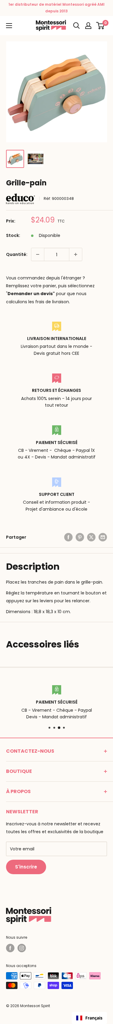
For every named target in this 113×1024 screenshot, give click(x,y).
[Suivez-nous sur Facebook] (10, 948)
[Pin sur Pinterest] (80, 537)
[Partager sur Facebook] (68, 537)
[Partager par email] (103, 537)
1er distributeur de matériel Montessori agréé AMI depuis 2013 (56, 8)
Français (93, 1018)
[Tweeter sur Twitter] (91, 537)
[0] (100, 25)
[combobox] (89, 1018)
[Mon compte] (88, 25)
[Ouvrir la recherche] (76, 25)
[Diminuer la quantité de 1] (37, 254)
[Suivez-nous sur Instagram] (21, 948)
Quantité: (16, 254)
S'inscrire (26, 867)
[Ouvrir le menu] (9, 25)
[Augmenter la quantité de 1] (75, 254)
